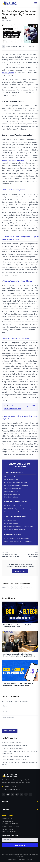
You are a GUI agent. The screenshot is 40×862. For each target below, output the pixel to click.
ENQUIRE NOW (20, 571)
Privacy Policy (12, 859)
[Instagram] (12, 794)
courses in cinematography (13, 160)
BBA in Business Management (12, 477)
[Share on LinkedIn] (16, 587)
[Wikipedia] (30, 794)
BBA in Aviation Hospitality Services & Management (18, 541)
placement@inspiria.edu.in (11, 823)
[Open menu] (35, 3)
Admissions (21, 859)
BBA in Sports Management (12, 494)
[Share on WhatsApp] (20, 587)
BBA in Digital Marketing (11, 497)
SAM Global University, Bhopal (14, 190)
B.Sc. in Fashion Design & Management (15, 529)
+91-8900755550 (10, 786)
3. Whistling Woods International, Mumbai (15, 756)
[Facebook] (3, 794)
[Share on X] (8, 587)
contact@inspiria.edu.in (12, 789)
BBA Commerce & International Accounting (16, 485)
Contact (29, 859)
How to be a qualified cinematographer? (15, 745)
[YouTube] (8, 794)
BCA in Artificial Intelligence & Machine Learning (17, 509)
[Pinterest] (21, 794)
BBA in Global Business (11, 491)
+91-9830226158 (7, 821)
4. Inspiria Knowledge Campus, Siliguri (14, 759)
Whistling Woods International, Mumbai (17, 281)
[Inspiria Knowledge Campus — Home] (9, 3)
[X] (26, 794)
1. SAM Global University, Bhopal (12, 748)
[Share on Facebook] (12, 587)
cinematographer (8, 73)
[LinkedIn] (17, 794)
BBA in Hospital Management (12, 488)
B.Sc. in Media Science (10, 521)
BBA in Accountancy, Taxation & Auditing (15, 483)
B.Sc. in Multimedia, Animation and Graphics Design (18, 526)
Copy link (28, 587)
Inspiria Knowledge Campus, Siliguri (16, 338)
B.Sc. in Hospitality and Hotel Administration (16, 538)
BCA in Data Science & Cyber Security (14, 512)
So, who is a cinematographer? (12, 742)
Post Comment (9, 731)
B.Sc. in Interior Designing (11, 524)
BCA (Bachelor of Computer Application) (15, 506)
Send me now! (20, 845)
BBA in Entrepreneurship (11, 480)
